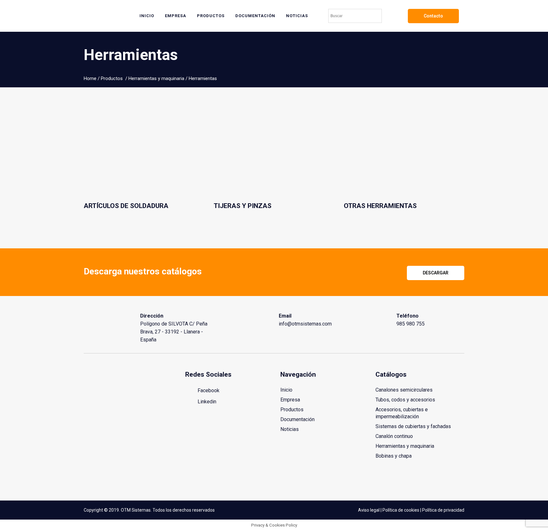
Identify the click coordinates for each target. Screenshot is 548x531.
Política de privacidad (443, 510)
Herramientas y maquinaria (156, 78)
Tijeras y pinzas (242, 206)
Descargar (435, 272)
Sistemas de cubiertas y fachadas (413, 426)
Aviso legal (369, 510)
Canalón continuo (394, 436)
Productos (112, 78)
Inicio (286, 390)
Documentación (297, 419)
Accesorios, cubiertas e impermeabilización (401, 413)
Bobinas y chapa (393, 456)
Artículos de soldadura (126, 206)
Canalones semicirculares (404, 390)
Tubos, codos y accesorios (405, 400)
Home (90, 78)
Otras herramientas (380, 206)
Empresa (290, 400)
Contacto (433, 15)
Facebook (207, 390)
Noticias (289, 429)
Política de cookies (400, 510)
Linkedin (206, 402)
